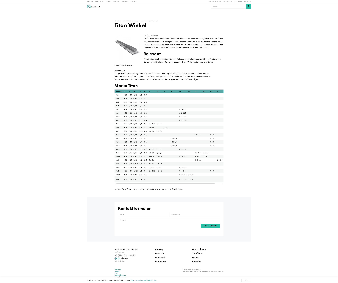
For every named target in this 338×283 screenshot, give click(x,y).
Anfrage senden (210, 226)
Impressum (118, 269)
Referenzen (125, 1)
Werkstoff (116, 1)
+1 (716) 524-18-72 (125, 255)
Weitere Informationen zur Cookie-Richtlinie (143, 280)
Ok (246, 280)
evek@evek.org (227, 1)
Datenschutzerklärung (121, 277)
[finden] (248, 6)
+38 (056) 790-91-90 (215, 1)
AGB (116, 273)
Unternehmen (99, 1)
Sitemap (117, 271)
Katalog (108, 1)
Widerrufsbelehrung (120, 275)
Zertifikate (197, 253)
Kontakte (133, 1)
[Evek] (93, 6)
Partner (195, 257)
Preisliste (90, 1)
